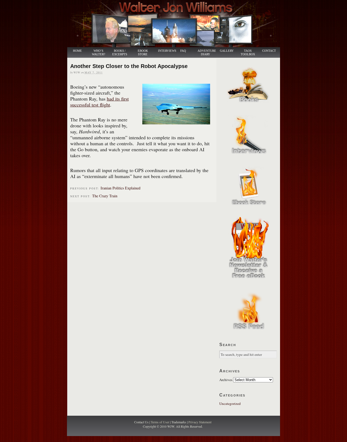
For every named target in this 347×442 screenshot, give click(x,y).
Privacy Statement (199, 422)
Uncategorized (230, 403)
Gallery (227, 50)
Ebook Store (143, 52)
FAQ (183, 50)
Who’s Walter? (98, 52)
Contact (269, 50)
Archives (225, 379)
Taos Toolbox (248, 52)
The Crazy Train (104, 195)
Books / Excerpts (119, 52)
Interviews (164, 50)
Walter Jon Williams (176, 23)
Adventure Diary (207, 52)
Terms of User (160, 422)
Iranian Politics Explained (120, 188)
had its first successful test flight (99, 101)
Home (77, 50)
